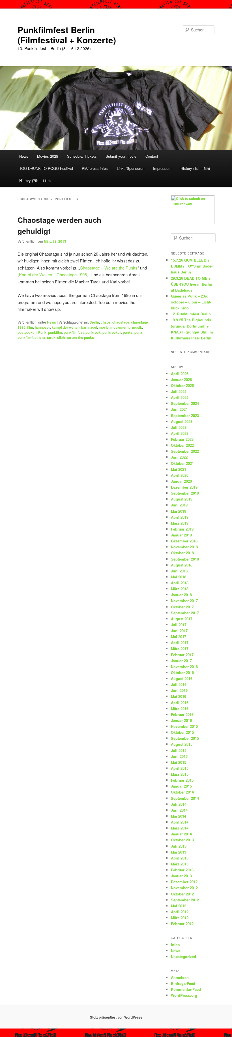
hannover (42, 327)
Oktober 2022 (182, 445)
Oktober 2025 (182, 385)
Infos (175, 944)
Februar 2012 (182, 923)
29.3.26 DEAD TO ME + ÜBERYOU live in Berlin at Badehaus (191, 284)
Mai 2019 (178, 511)
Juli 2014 (178, 804)
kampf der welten (66, 327)
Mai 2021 (178, 469)
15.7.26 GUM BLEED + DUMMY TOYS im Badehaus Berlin (191, 266)
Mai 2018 (178, 577)
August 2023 (181, 421)
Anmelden (180, 977)
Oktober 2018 (182, 552)
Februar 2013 (182, 870)
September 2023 (185, 415)
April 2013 (179, 858)
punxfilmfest (28, 337)
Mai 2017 (178, 636)
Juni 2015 (179, 756)
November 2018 (184, 546)
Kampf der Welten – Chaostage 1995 (53, 274)
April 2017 (179, 642)
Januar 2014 (181, 834)
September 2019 (185, 493)
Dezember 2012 (184, 881)
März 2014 (179, 828)
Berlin (94, 322)
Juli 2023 (178, 427)
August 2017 (181, 618)
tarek (51, 337)
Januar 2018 (181, 594)
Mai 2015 (178, 762)
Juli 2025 (178, 391)
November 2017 (184, 600)
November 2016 (184, 666)
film (30, 327)
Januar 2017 (181, 660)
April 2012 (179, 911)
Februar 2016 (182, 714)
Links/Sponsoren (130, 168)
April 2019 (179, 517)
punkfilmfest (74, 332)
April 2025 (179, 397)
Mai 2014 (178, 816)
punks (128, 332)
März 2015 (179, 774)
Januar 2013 (181, 875)
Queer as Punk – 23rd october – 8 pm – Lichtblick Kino (191, 302)
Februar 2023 (182, 439)
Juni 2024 (179, 409)
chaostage (120, 322)
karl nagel (89, 327)
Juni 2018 (179, 571)
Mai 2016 (178, 696)
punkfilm (55, 332)
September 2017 (185, 612)
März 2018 (179, 588)
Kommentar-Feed (186, 989)
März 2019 (179, 523)
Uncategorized (183, 956)
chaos (106, 322)
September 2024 (185, 403)
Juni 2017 (179, 630)
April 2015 (179, 768)
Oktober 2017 (182, 607)
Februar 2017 (182, 654)
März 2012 (179, 917)
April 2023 (179, 433)
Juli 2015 (178, 750)
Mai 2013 (178, 852)
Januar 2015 (181, 786)
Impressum (162, 168)
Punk (42, 332)
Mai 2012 (178, 905)
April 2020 (179, 475)
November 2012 (184, 887)
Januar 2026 (181, 379)
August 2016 (181, 678)
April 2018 (179, 582)
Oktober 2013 (182, 840)
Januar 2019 (181, 535)
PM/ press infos (95, 168)
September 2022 (185, 451)
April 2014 (179, 822)
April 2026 (179, 373)
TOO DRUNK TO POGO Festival (46, 168)
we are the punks (80, 337)
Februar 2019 (182, 529)
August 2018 (181, 565)
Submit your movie (121, 156)
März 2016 (179, 708)
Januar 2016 (181, 720)
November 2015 (184, 726)
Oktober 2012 (182, 894)
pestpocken (27, 332)
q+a (42, 337)
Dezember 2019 (184, 487)
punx (138, 332)
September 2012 (185, 900)
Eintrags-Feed (183, 983)
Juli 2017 (178, 624)
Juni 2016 (179, 690)
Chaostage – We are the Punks (109, 268)
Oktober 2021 (182, 463)
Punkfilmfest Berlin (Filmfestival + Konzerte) (67, 34)
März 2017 (179, 648)
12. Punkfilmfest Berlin (191, 314)
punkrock (93, 332)
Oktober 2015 (182, 732)
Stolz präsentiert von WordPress (116, 1017)
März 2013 (179, 864)
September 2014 (185, 798)
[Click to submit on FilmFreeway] (192, 222)
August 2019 (181, 499)
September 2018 (185, 559)
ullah (61, 337)
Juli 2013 (178, 846)
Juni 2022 (179, 457)
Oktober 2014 (182, 792)
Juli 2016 (178, 684)
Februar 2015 (182, 780)
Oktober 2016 (182, 672)
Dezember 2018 (184, 541)
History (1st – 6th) (195, 168)
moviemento (120, 327)
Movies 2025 (47, 156)
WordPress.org (184, 995)
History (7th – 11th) (35, 180)
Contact (151, 156)
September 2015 (185, 738)
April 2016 (179, 702)
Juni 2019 (179, 505)
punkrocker (111, 332)
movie (104, 327)
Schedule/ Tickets (82, 156)
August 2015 (181, 744)
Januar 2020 (181, 481)
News (23, 156)
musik (137, 327)
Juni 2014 (179, 810)
